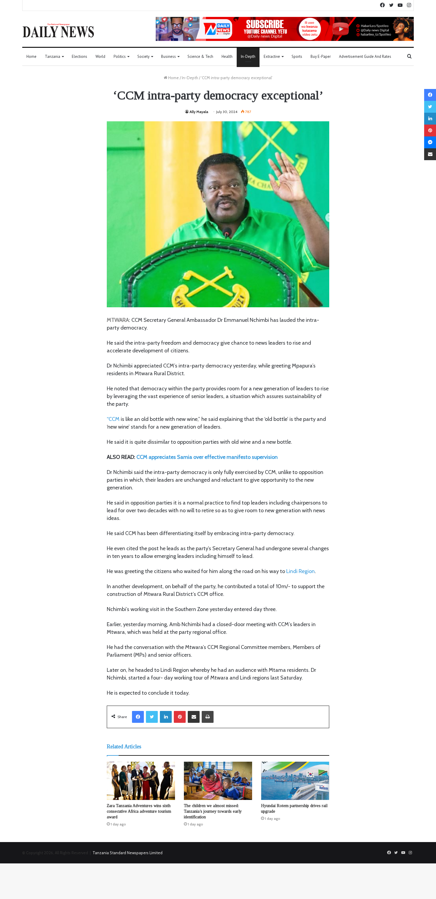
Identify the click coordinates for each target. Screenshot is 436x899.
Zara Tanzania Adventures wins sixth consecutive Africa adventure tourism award (139, 811)
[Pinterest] (180, 717)
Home (31, 56)
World (100, 56)
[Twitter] (152, 717)
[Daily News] (58, 30)
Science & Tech (200, 56)
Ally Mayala (199, 111)
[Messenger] (430, 142)
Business (168, 56)
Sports (297, 56)
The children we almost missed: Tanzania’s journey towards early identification (213, 811)
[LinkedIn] (166, 717)
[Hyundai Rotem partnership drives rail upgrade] (295, 781)
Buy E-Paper (321, 56)
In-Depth (248, 56)
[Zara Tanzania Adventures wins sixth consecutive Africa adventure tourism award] (141, 781)
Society (143, 56)
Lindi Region (300, 571)
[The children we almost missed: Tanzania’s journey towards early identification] (218, 781)
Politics (120, 56)
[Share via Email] (194, 717)
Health (227, 56)
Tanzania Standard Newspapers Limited (128, 852)
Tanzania (52, 56)
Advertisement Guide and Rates (365, 56)
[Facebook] (138, 717)
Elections (79, 56)
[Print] (208, 717)
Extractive (272, 56)
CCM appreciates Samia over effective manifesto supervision (207, 457)
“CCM (113, 419)
